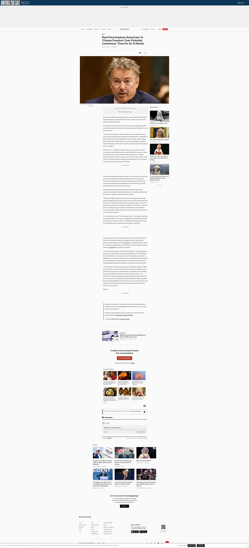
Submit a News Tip (108, 533)
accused (111, 247)
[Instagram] (154, 543)
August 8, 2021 (124, 319)
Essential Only (191, 545)
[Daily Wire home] (124, 29)
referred (126, 242)
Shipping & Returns (108, 529)
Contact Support (94, 531)
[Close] (246, 545)
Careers (93, 529)
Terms (98, 543)
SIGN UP (165, 29)
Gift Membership (94, 533)
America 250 (103, 29)
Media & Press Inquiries (109, 527)
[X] (151, 543)
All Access (97, 29)
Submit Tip (124, 506)
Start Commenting (124, 358)
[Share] (145, 53)
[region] (124, 545)
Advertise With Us (95, 524)
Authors (93, 527)
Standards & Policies (108, 531)
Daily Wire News (106, 46)
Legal (105, 524)
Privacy (103, 543)
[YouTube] (158, 543)
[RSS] (162, 543)
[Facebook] (147, 543)
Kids (80, 531)
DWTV (109, 29)
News (82, 29)
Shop (80, 529)
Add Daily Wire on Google (126, 111)
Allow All (201, 545)
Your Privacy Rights (108, 522)
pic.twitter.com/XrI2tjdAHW (124, 315)
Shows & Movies (89, 29)
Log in (133, 363)
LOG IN (159, 29)
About (92, 522)
